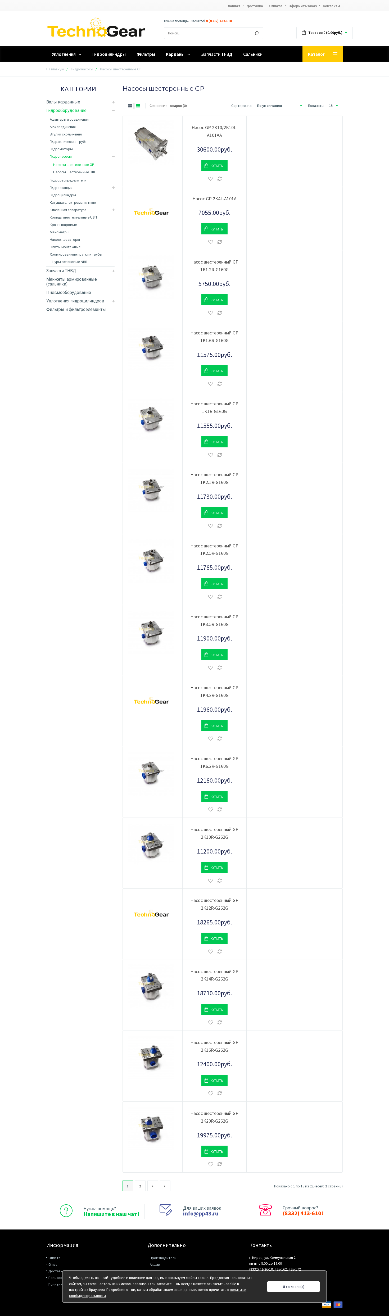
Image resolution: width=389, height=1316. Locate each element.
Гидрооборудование (66, 110)
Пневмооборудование (68, 292)
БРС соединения (63, 127)
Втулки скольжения (66, 134)
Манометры (59, 232)
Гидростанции (61, 188)
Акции (155, 1264)
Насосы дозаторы (65, 240)
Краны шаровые (63, 225)
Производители (163, 1257)
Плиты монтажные (65, 247)
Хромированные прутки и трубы (76, 254)
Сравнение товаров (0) (168, 105)
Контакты (331, 5)
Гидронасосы (82, 69)
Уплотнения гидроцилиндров (75, 300)
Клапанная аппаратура (68, 210)
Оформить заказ (302, 5)
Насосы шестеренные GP (73, 165)
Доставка (254, 5)
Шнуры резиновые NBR (68, 262)
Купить (217, 165)
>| (165, 1186)
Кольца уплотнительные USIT (73, 217)
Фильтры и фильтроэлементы (76, 309)
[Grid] (130, 106)
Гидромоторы (61, 149)
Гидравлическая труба (68, 142)
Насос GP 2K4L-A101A (214, 199)
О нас (52, 1264)
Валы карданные (63, 102)
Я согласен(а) (293, 1286)
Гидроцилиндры (63, 195)
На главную (55, 69)
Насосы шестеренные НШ (74, 172)
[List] (137, 106)
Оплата (275, 5)
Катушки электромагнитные (73, 203)
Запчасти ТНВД (61, 270)
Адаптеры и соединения (69, 119)
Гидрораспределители (68, 180)
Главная (233, 5)
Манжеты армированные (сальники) (71, 282)
